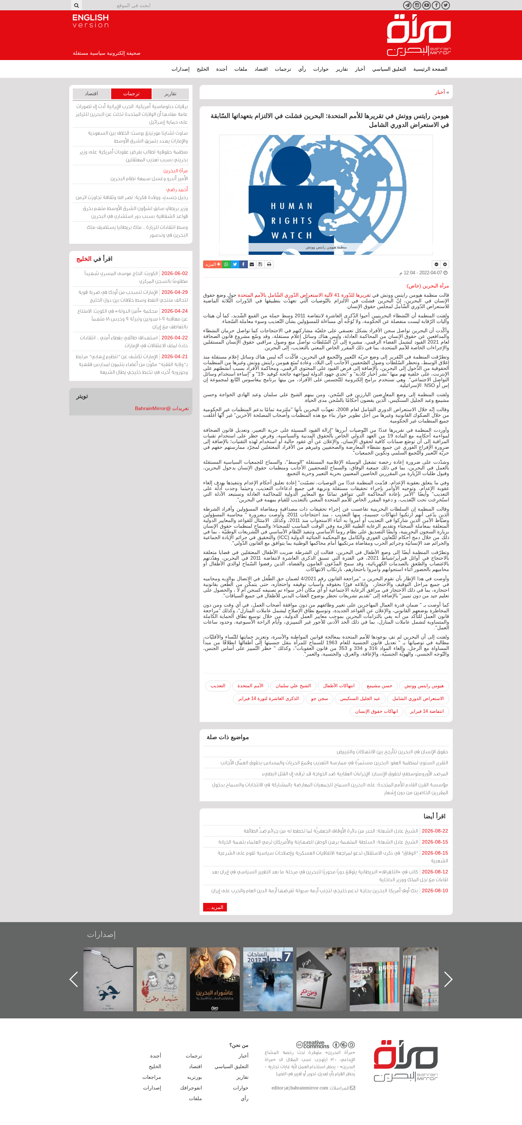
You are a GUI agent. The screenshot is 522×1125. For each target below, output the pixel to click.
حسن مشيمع (379, 685)
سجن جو (319, 698)
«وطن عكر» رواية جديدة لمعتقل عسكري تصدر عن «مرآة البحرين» (381, 968)
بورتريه (194, 1077)
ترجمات (283, 69)
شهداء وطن (222, 955)
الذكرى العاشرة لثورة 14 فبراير (268, 698)
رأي (302, 69)
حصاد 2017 (328, 955)
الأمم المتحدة (250, 685)
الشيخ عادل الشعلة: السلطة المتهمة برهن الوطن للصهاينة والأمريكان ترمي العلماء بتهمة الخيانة (333, 841)
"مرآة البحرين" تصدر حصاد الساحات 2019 (435, 963)
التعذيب (218, 685)
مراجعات (151, 1077)
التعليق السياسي (389, 69)
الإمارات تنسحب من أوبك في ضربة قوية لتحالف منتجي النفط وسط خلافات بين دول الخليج (133, 295)
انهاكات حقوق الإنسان (376, 711)
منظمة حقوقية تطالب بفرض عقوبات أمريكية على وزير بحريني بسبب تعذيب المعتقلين (134, 155)
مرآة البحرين (419, 35)
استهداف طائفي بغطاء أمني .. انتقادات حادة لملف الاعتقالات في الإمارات (134, 341)
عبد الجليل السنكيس (360, 698)
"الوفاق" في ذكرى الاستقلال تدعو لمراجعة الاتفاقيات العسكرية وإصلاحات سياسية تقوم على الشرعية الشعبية (332, 856)
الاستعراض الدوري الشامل (418, 698)
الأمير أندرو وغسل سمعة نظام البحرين (149, 174)
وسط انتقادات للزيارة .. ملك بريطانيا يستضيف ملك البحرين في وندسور (137, 230)
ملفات (241, 69)
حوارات (321, 69)
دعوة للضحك (115, 955)
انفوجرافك (191, 1088)
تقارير (342, 69)
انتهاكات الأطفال (339, 685)
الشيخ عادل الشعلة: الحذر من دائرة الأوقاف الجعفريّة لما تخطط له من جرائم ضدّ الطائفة (345, 830)
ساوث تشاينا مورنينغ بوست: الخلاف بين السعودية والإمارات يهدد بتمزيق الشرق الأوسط (138, 136)
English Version (90, 21)
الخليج (203, 69)
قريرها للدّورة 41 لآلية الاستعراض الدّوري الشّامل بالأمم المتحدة (302, 295)
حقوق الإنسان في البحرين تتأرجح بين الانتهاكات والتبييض (392, 751)
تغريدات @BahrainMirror (162, 408)
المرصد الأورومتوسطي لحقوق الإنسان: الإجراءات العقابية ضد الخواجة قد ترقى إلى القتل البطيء (355, 773)
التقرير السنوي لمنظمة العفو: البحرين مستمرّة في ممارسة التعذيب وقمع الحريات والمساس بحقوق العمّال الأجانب (334, 762)
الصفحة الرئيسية (430, 69)
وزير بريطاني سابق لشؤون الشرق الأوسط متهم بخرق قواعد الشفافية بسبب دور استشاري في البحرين (135, 212)
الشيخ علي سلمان (293, 685)
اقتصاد (261, 69)
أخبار (360, 69)
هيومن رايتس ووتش (424, 685)
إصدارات (181, 69)
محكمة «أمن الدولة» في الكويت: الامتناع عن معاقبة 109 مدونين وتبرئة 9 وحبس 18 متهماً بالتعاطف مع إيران (132, 318)
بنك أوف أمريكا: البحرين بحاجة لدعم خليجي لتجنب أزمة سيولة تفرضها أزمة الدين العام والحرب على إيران (329, 890)
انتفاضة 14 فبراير (427, 711)
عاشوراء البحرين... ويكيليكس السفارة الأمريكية (275, 963)
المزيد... (215, 907)
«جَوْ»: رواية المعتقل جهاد (169, 959)
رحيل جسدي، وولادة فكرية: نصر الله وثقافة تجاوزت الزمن (132, 193)
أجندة (221, 69)
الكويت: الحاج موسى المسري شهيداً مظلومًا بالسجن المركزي (136, 277)
